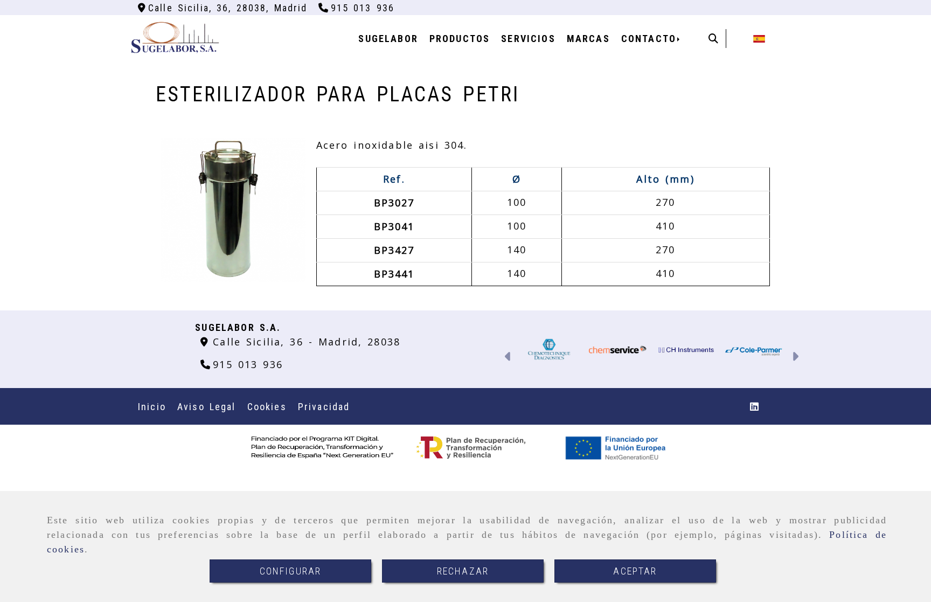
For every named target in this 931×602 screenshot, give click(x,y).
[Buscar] (713, 38)
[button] (508, 358)
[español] (759, 37)
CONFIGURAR (291, 571)
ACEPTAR (635, 571)
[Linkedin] (754, 406)
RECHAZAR (463, 571)
